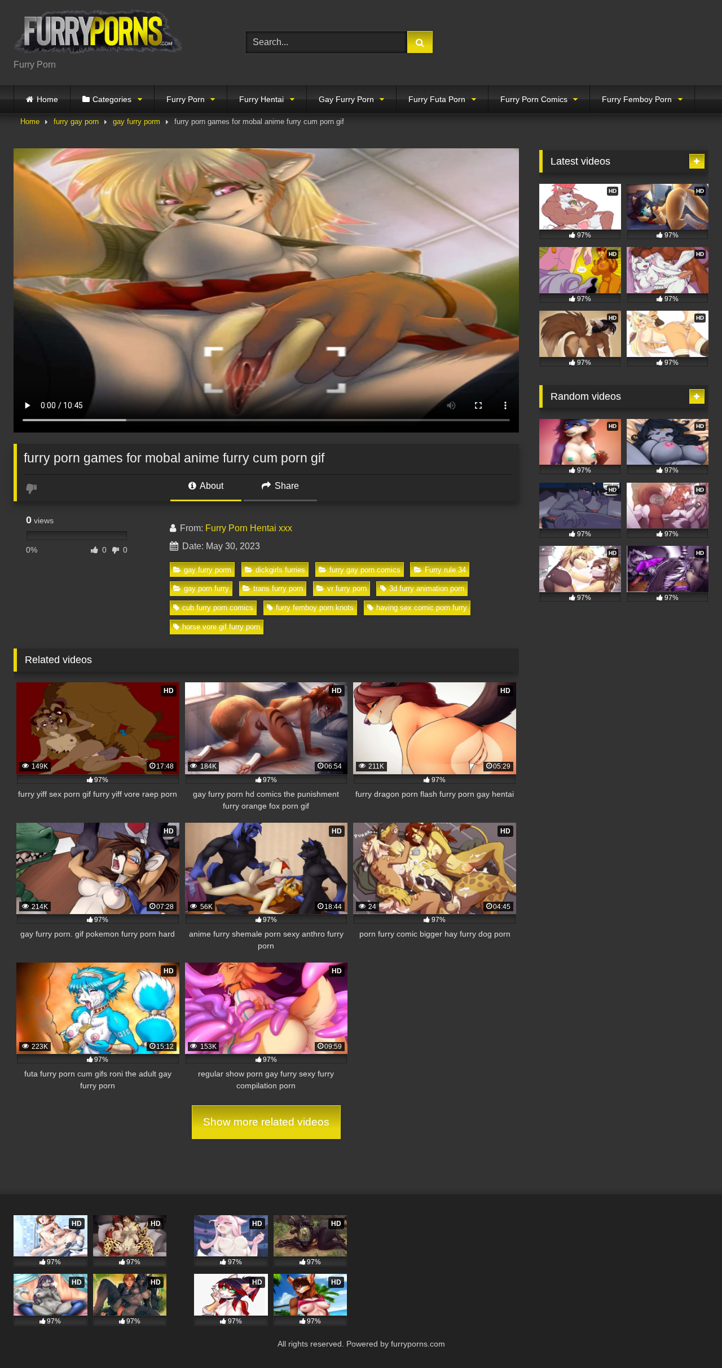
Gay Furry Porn (346, 99)
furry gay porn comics (364, 570)
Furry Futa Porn (436, 99)
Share (285, 486)
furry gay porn (76, 121)
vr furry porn (347, 588)
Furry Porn (185, 99)
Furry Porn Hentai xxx (248, 528)
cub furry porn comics (217, 607)
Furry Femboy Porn (637, 99)
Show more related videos (266, 1122)
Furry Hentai (261, 99)
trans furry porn (278, 588)
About (210, 486)
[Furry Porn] (98, 33)
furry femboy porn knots (315, 607)
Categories (112, 99)
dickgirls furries (280, 570)
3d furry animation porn (426, 588)
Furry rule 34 (445, 570)
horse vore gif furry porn (221, 627)
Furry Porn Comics (533, 99)
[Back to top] (687, 1334)
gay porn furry (206, 588)
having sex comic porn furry (421, 607)
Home (47, 99)
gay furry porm (136, 121)
